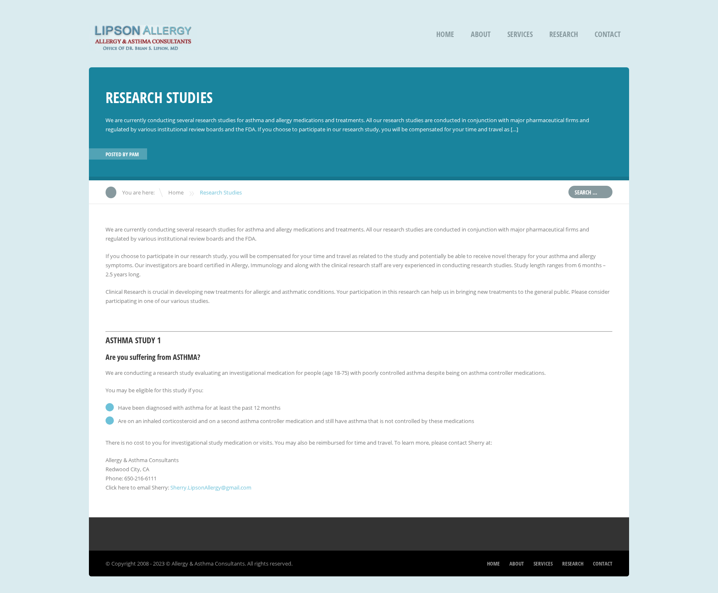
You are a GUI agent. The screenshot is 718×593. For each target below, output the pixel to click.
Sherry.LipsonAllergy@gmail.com (210, 487)
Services (520, 34)
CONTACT (608, 34)
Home (445, 34)
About (481, 34)
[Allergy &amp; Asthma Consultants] (143, 45)
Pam (134, 154)
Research (563, 34)
